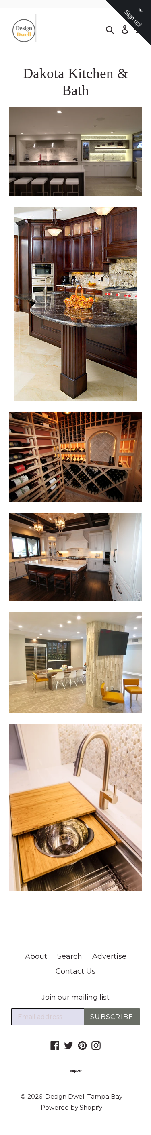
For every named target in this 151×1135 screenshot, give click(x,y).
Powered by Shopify (71, 1107)
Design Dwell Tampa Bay (83, 1096)
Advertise (109, 956)
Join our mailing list (75, 997)
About (36, 956)
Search (69, 956)
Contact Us (75, 971)
